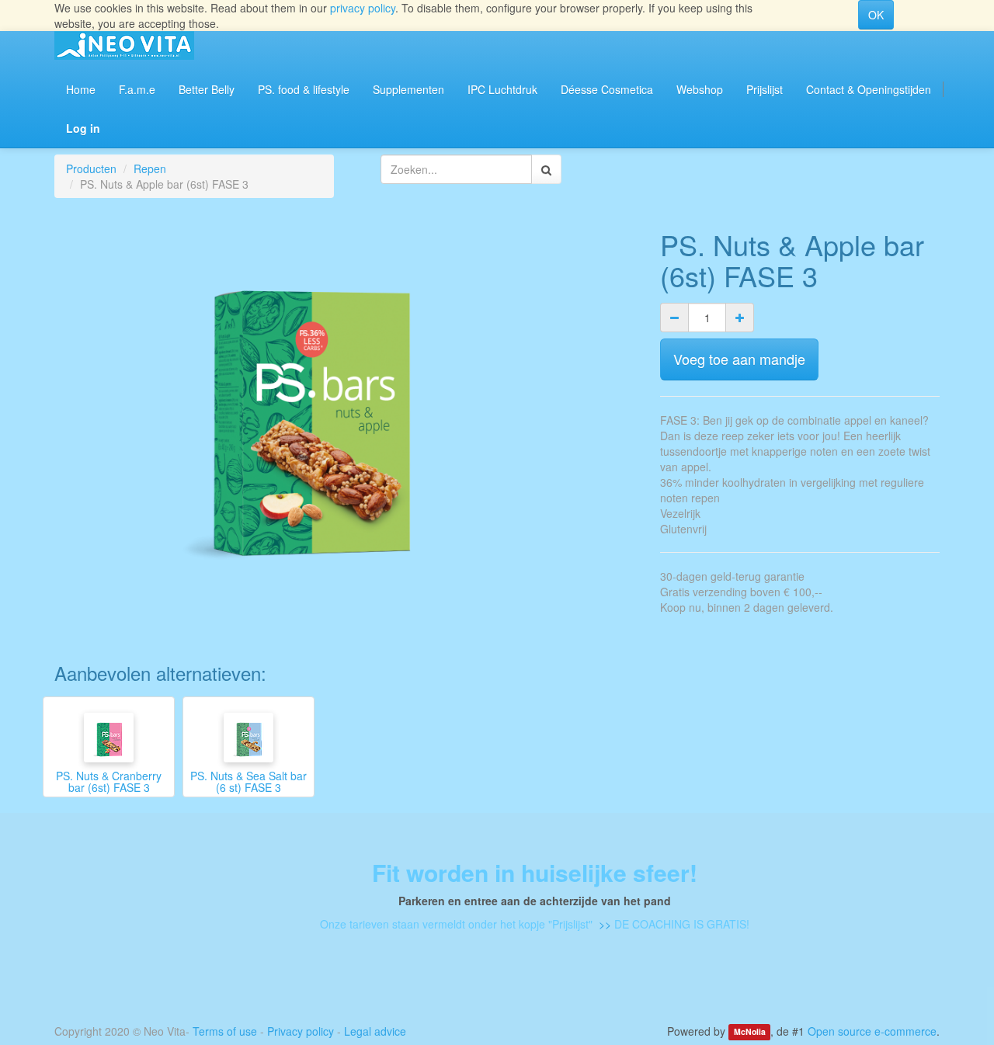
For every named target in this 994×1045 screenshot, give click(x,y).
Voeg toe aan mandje (739, 359)
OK (876, 15)
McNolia (750, 1032)
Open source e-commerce (872, 1031)
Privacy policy (300, 1031)
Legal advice (375, 1031)
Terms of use (225, 1031)
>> (603, 924)
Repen (150, 168)
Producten (91, 168)
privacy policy (362, 8)
